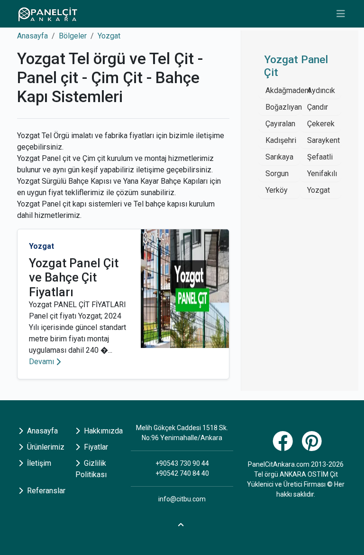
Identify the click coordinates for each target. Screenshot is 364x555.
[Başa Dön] (182, 523)
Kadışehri (280, 140)
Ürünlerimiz (44, 447)
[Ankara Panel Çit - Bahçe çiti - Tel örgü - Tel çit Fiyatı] (47, 14)
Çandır (317, 107)
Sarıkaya (279, 156)
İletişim (38, 463)
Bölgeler (73, 35)
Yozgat (109, 35)
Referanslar (45, 490)
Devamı (41, 361)
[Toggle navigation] (341, 13)
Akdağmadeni (287, 90)
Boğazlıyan (283, 107)
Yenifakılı (322, 173)
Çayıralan (280, 123)
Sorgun (277, 173)
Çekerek (321, 123)
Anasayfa (32, 35)
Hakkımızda (102, 430)
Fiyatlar (95, 447)
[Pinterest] (313, 446)
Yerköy (276, 190)
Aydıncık (321, 90)
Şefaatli (320, 156)
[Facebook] (284, 446)
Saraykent (323, 140)
